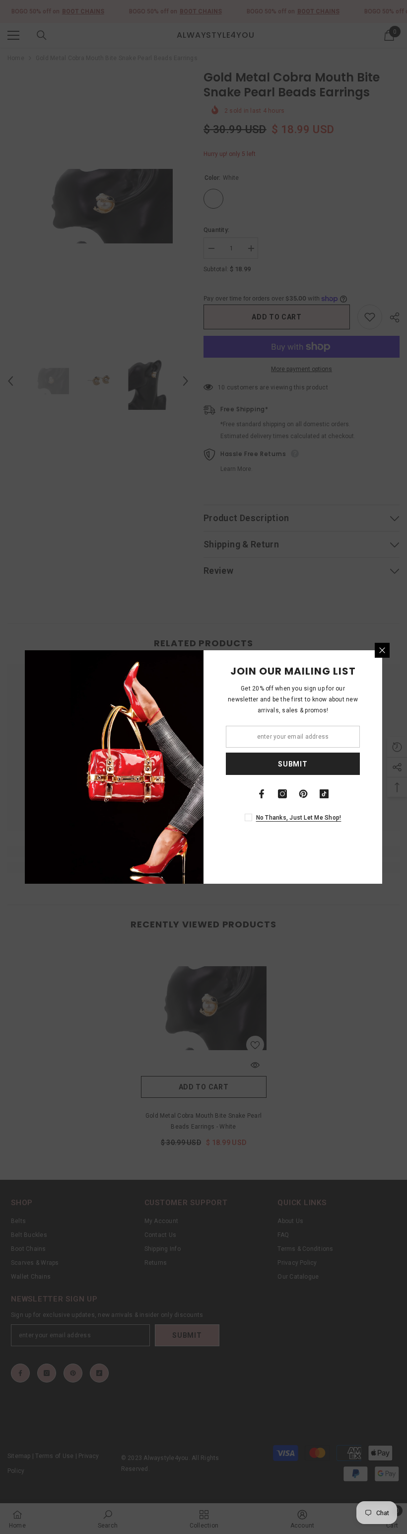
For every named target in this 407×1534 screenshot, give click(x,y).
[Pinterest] (303, 793)
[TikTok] (324, 793)
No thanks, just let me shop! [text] (298, 817)
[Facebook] (261, 793)
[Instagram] (282, 793)
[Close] (382, 650)
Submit (292, 764)
